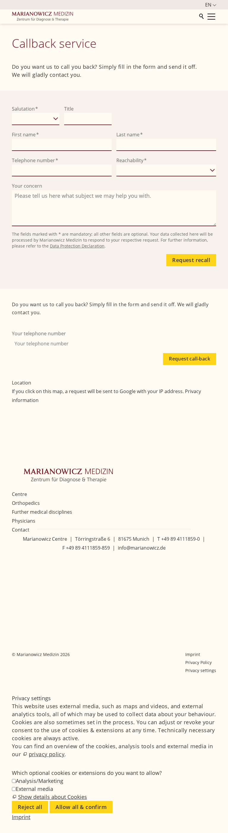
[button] (17, 564)
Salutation (25, 109)
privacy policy (47, 754)
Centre (19, 494)
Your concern (27, 186)
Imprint (192, 654)
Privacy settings (200, 670)
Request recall (191, 260)
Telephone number (35, 160)
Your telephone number (39, 333)
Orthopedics (26, 503)
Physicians (23, 521)
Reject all (30, 806)
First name (25, 134)
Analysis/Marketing (39, 780)
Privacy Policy (198, 662)
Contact (20, 529)
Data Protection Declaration (77, 246)
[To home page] (104, 16)
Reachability (131, 160)
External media (34, 788)
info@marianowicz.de (142, 548)
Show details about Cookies (52, 796)
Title (69, 109)
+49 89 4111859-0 (180, 539)
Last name (129, 134)
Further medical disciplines (42, 512)
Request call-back (189, 358)
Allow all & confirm (81, 806)
